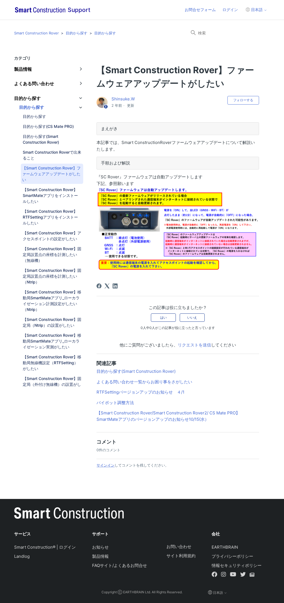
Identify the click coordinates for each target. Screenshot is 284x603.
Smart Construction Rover (36, 33)
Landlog (22, 556)
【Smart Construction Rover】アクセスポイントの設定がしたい (52, 235)
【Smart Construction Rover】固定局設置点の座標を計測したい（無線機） (52, 254)
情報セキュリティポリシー (237, 565)
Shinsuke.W (123, 99)
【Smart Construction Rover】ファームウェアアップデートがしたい (51, 174)
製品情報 (100, 556)
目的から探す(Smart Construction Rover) (41, 139)
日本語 (257, 9)
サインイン (106, 465)
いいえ (192, 317)
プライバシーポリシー (232, 556)
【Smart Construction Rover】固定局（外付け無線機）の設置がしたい (52, 384)
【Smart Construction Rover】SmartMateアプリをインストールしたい (50, 195)
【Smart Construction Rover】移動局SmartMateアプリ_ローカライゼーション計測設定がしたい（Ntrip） (52, 301)
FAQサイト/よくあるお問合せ (119, 565)
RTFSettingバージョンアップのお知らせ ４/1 (140, 392)
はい (163, 317)
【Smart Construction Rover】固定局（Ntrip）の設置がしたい (52, 322)
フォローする (243, 100)
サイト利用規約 (181, 555)
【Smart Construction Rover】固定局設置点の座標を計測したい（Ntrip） (52, 276)
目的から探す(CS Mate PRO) (48, 126)
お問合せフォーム (200, 9)
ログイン (230, 9)
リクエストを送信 (194, 345)
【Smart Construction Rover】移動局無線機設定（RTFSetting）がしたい (52, 362)
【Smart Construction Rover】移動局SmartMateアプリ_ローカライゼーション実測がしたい (52, 341)
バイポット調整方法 (115, 402)
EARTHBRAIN (225, 547)
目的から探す (76, 33)
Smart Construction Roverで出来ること (52, 155)
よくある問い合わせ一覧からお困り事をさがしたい (144, 381)
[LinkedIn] (115, 285)
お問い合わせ (178, 546)
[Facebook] (99, 285)
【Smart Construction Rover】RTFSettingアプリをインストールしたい (50, 217)
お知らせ (100, 547)
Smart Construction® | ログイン (45, 547)
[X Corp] (107, 285)
